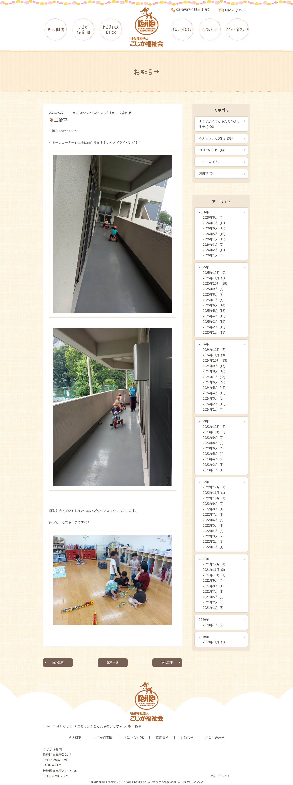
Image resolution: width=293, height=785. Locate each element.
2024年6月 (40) (214, 382)
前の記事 (57, 662)
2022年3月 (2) (213, 536)
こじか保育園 (83, 29)
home (47, 726)
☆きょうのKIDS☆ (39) (216, 138)
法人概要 (55, 29)
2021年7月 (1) (213, 591)
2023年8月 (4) (213, 443)
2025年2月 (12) (214, 327)
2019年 (204, 636)
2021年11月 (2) (214, 569)
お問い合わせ (214, 737)
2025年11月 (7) (214, 278)
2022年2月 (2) (213, 541)
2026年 (204, 212)
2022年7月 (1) (213, 514)
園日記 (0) (206, 173)
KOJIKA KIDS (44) (212, 150)
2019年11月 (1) (214, 642)
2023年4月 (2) (213, 459)
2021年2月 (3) (213, 602)
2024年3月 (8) (213, 398)
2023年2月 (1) (213, 464)
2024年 (204, 344)
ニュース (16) (209, 162)
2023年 (204, 421)
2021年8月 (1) (213, 586)
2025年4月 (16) (214, 316)
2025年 (204, 267)
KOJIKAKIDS (111, 29)
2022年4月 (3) (213, 531)
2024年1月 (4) (213, 409)
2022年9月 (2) (213, 503)
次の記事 (167, 662)
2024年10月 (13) (215, 360)
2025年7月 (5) (213, 300)
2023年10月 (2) (214, 432)
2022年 (204, 482)
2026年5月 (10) (214, 234)
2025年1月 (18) (214, 332)
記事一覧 (112, 662)
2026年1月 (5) (213, 255)
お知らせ (210, 29)
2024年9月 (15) (214, 366)
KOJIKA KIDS (134, 737)
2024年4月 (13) (214, 393)
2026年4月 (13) (214, 239)
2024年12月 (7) (214, 349)
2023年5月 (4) (213, 453)
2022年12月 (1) (214, 487)
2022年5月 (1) (213, 525)
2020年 (204, 619)
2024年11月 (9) (214, 355)
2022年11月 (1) (214, 492)
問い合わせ (237, 29)
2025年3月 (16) (214, 321)
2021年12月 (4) (214, 564)
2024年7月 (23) (214, 377)
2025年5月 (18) (214, 310)
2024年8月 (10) (214, 371)
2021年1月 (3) (213, 607)
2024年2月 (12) (214, 404)
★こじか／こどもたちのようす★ (94, 112)
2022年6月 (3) (213, 520)
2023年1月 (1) (213, 470)
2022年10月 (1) (214, 498)
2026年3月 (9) (213, 244)
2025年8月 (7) (213, 294)
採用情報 (182, 29)
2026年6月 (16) (214, 228)
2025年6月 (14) (214, 305)
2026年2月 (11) (214, 250)
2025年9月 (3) (213, 289)
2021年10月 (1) (214, 575)
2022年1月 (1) (213, 547)
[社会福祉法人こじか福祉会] (146, 27)
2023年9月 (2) (213, 437)
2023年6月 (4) (213, 448)
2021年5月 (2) (213, 597)
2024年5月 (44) (214, 387)
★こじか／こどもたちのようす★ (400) (219, 123)
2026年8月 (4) (213, 217)
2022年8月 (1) (213, 509)
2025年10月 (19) (215, 283)
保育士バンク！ (220, 776)
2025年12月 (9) (214, 272)
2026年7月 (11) (214, 223)
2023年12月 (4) (214, 426)
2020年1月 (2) (213, 625)
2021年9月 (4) (213, 580)
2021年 (204, 559)
